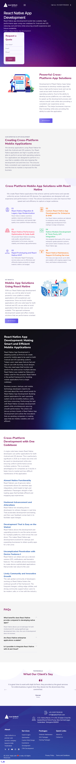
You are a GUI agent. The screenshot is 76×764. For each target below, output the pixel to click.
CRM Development (28, 748)
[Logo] (10, 5)
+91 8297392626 (56, 712)
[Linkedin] (18, 749)
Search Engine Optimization (26, 736)
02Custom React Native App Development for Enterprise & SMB (58, 212)
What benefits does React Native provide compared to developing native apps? (19, 620)
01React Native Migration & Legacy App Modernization (23, 210)
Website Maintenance (45, 735)
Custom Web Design (28, 740)
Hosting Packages (44, 740)
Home (6, 31)
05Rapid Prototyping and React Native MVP (24, 252)
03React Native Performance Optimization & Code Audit (22, 231)
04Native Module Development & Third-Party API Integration (58, 233)
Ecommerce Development (26, 744)
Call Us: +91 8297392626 (60, 5)
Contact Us (59, 737)
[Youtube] (12, 749)
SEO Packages (43, 737)
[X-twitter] (5, 749)
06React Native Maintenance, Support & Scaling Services (57, 252)
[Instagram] (15, 749)
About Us (59, 735)
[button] (20, 620)
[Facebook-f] (8, 749)
